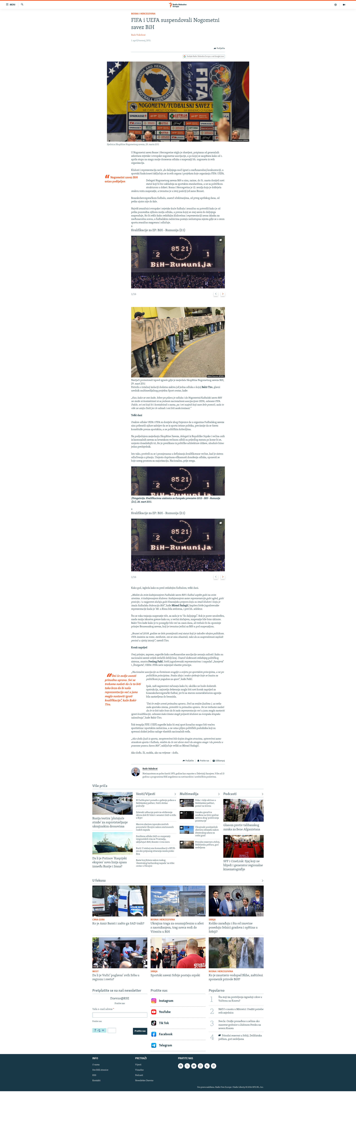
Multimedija (189, 794)
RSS (94, 1075)
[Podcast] (335, 5)
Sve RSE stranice (100, 1070)
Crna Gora (98, 920)
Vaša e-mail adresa (103, 1009)
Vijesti (138, 1065)
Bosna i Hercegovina (143, 14)
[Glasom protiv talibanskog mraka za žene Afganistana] (243, 810)
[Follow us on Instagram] (200, 1066)
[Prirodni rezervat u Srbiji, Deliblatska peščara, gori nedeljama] (187, 845)
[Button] (219, 48)
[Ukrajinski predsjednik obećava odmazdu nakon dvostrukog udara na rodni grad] (187, 830)
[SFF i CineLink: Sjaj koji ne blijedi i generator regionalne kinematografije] (243, 846)
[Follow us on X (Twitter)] (187, 1066)
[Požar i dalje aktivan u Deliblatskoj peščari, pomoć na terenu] (187, 803)
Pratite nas (140, 1031)
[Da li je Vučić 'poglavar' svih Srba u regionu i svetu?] (119, 952)
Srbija (212, 920)
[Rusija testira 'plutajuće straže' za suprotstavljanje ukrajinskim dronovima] (112, 803)
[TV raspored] (213, 1066)
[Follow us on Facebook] (180, 1066)
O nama (96, 1065)
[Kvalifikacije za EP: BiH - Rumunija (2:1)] (178, 262)
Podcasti (230, 794)
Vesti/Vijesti (145, 794)
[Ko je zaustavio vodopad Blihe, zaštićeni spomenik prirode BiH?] (236, 952)
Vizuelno (139, 1070)
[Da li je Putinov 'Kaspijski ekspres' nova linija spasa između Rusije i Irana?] (112, 843)
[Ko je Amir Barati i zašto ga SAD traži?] (119, 901)
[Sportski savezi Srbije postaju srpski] (178, 952)
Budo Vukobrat (138, 35)
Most (95, 971)
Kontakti (96, 1081)
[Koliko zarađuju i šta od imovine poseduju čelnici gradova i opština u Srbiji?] (236, 901)
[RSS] (207, 1066)
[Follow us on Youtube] (193, 1066)
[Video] (344, 5)
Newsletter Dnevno (144, 1081)
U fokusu (99, 881)
